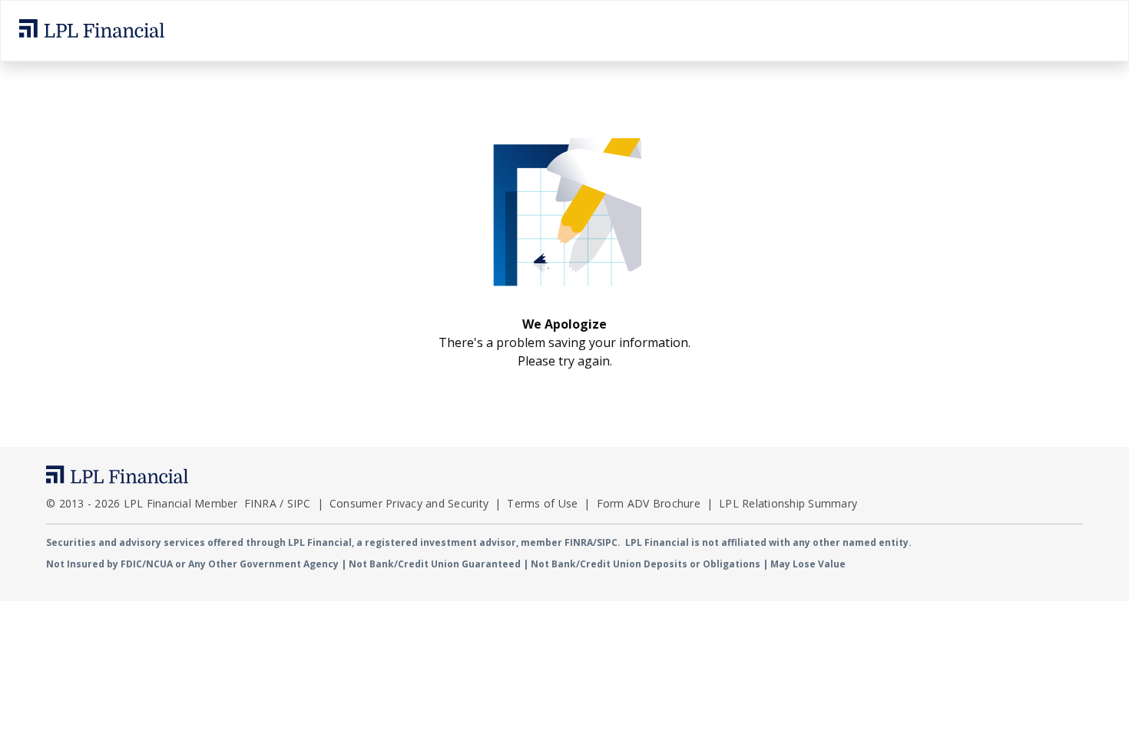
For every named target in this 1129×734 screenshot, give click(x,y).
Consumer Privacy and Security (408, 503)
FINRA (260, 503)
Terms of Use (542, 503)
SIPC (299, 503)
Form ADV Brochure (648, 503)
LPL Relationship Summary (788, 503)
